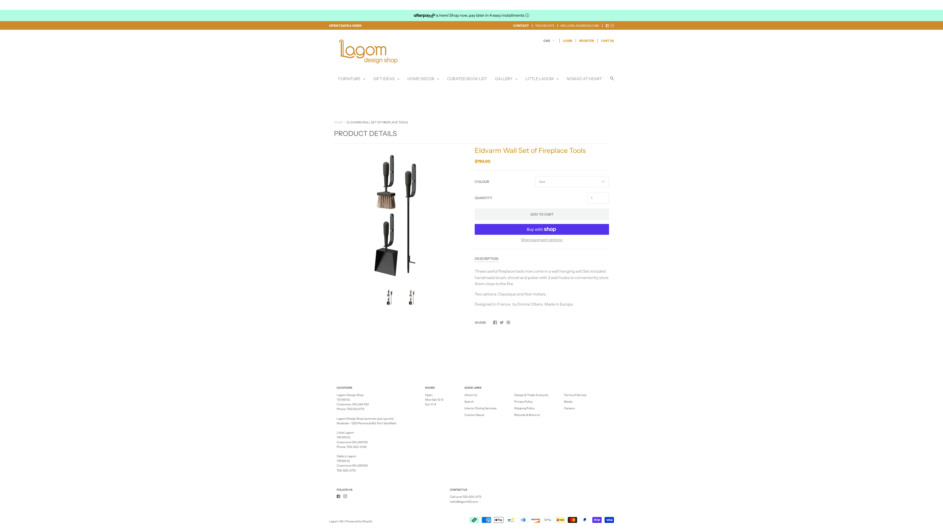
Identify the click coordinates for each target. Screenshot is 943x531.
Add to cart (542, 214)
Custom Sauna (474, 415)
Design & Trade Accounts (531, 395)
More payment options (541, 239)
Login (567, 41)
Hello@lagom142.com (579, 26)
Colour (482, 181)
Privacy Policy (523, 401)
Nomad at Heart (584, 78)
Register (586, 41)
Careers (569, 408)
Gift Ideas (384, 78)
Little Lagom (540, 78)
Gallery (504, 78)
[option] (401, 212)
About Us (470, 395)
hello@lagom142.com (464, 501)
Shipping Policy (524, 408)
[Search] (612, 80)
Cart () (607, 41)
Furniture (349, 78)
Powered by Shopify (359, 521)
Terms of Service (575, 395)
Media (568, 401)
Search (469, 401)
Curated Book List (467, 78)
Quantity (483, 198)
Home (338, 122)
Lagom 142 (336, 521)
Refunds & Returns (527, 415)
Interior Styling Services (480, 408)
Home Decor (421, 78)
